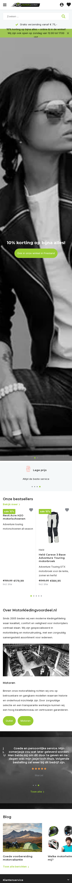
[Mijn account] (62, 5)
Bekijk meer (10, 504)
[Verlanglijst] (69, 4)
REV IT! (7, 510)
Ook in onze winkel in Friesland (36, 253)
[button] (34, 457)
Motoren (26, 720)
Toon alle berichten (15, 866)
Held (41, 549)
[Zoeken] (63, 16)
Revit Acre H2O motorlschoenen (14, 517)
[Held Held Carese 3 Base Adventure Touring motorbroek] (54, 527)
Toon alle (36, 791)
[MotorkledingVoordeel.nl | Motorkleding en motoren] (34, 4)
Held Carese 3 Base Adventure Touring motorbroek (52, 558)
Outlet (9, 720)
